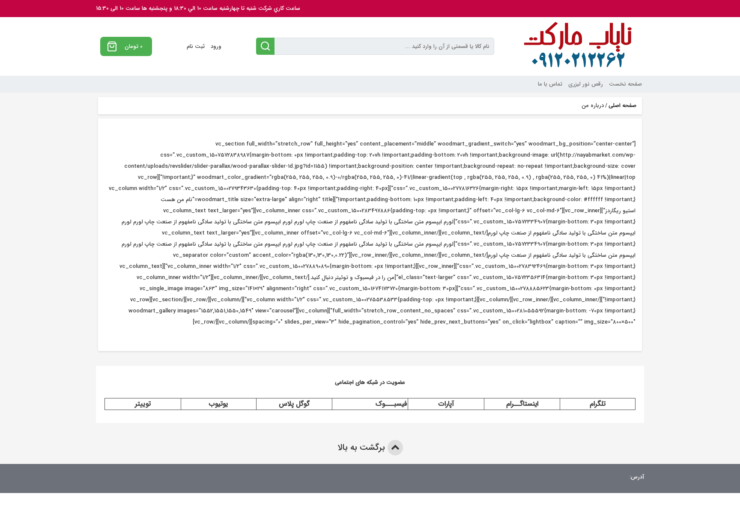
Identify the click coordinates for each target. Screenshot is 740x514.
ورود (216, 46)
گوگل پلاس (294, 403)
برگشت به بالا (362, 447)
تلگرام (598, 403)
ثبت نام (196, 46)
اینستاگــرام (522, 403)
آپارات (446, 403)
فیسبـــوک (391, 403)
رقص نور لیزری (585, 84)
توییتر (143, 403)
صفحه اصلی (622, 105)
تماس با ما (550, 84)
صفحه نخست (625, 84)
